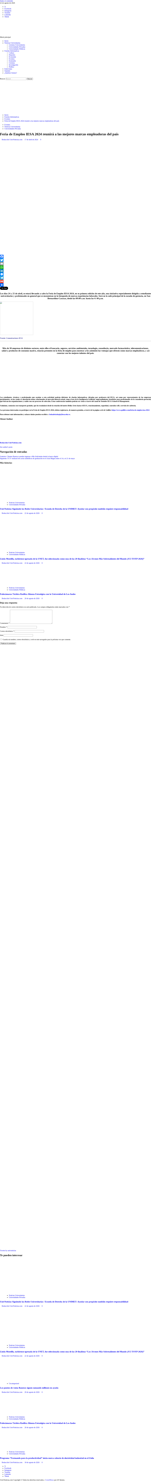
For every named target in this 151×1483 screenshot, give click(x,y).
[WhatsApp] (75, 267)
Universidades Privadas (17, 47)
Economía (12, 57)
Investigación (13, 65)
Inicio (6, 41)
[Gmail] (75, 281)
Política (11, 67)
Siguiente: (37, 458)
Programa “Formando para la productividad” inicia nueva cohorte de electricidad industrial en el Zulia (47, 1458)
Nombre (3, 627)
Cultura (11, 53)
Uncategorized (14, 1383)
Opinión (7, 71)
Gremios (12, 63)
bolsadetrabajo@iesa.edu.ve (59, 414)
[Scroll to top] (0, 1482)
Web (1, 635)
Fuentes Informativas (11, 51)
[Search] (0, 77)
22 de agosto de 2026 (32, 513)
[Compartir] (75, 285)
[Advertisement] (75, 96)
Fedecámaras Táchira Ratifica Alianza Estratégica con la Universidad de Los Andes (38, 594)
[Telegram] (75, 278)
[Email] (75, 263)
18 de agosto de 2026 (32, 1462)
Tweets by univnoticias (8, 1250)
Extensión (12, 61)
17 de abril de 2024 (31, 140)
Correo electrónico (7, 631)
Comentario (5, 623)
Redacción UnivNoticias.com (12, 140)
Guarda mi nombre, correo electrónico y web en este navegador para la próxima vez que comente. (37, 639)
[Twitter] (75, 260)
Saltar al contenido (6, 1)
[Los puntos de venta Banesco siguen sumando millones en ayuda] (21, 1380)
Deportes (12, 55)
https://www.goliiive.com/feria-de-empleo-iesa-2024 (130, 410)
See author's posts (6, 447)
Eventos (11, 59)
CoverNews (49, 1480)
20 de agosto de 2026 (32, 598)
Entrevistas (8, 69)
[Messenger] (75, 274)
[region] (75, 772)
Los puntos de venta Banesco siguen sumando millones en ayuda (29, 1388)
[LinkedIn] (75, 270)
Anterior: (29, 456)
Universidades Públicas (17, 49)
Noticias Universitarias (12, 43)
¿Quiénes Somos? (10, 73)
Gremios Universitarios (17, 45)
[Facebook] (75, 256)
